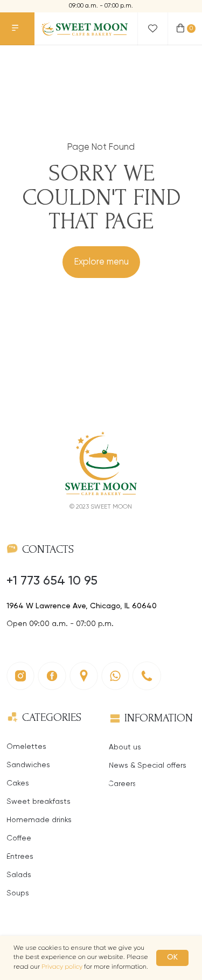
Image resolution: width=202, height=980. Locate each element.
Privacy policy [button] (61, 967)
